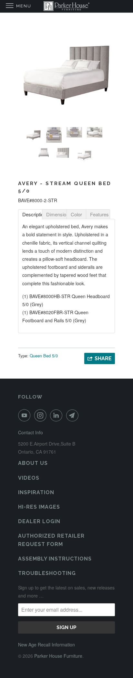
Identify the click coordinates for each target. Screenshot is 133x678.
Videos (28, 478)
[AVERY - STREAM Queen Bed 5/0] (66, 74)
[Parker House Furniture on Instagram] (41, 415)
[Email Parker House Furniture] (73, 415)
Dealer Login (39, 521)
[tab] (30, 214)
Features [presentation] (99, 214)
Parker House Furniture (58, 656)
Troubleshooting (47, 573)
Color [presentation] (76, 214)
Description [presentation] (32, 214)
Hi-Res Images (39, 507)
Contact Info (30, 432)
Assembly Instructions (55, 559)
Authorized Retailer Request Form (51, 540)
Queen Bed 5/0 (44, 356)
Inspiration (36, 492)
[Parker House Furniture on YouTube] (25, 415)
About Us (33, 463)
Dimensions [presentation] (56, 214)
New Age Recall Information (46, 644)
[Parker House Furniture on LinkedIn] (57, 415)
